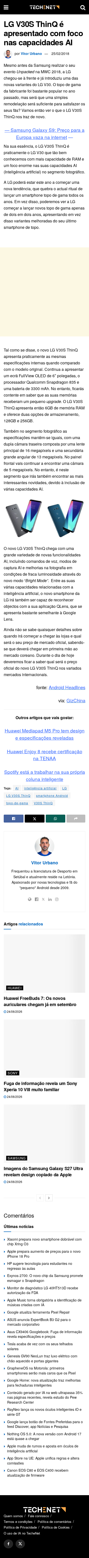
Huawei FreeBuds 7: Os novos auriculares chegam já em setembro (40, 1001)
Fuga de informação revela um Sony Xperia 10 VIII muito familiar (40, 1086)
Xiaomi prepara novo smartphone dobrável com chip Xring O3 (44, 1242)
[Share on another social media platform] (76, 819)
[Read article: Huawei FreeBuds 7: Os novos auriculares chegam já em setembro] (44, 963)
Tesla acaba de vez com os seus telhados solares (40, 1346)
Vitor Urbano (31, 53)
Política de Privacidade (20, 1527)
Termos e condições (18, 1521)
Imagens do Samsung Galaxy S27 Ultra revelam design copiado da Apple (43, 1171)
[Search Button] (82, 7)
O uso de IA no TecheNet (22, 1533)
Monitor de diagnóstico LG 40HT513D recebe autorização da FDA (42, 1290)
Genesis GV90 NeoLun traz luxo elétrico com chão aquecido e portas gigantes (42, 1358)
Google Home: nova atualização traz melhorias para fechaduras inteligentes (44, 1383)
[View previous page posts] (40, 1197)
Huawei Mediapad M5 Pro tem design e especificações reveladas (45, 734)
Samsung (17, 1158)
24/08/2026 (14, 1011)
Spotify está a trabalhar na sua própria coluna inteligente (44, 775)
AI (17, 788)
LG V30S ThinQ (18, 795)
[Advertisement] (44, 291)
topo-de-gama (17, 803)
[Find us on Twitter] (20, 1543)
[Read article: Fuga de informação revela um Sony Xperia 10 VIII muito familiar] (44, 1048)
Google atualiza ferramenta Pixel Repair (38, 1312)
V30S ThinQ (43, 803)
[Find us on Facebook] (8, 1543)
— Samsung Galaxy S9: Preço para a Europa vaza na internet (45, 133)
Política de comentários (54, 1521)
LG (64, 788)
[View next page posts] (49, 1197)
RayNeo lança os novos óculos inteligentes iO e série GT (44, 1412)
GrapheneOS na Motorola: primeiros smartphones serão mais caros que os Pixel (41, 1370)
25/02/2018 (60, 53)
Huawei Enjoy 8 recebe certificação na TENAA (44, 755)
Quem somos (13, 1515)
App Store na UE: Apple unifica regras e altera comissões (43, 1460)
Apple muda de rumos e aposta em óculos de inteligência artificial (42, 1448)
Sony (13, 1073)
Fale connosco (38, 1515)
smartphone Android (52, 795)
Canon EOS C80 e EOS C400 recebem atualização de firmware (37, 1473)
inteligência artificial (40, 788)
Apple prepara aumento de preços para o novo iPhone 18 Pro (44, 1254)
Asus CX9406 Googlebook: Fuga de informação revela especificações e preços (44, 1334)
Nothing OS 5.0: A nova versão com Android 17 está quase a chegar (44, 1436)
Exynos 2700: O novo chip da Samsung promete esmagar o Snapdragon (45, 1278)
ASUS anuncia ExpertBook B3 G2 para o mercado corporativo (39, 1322)
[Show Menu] (6, 7)
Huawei (15, 988)
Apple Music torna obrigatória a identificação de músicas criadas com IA (44, 1302)
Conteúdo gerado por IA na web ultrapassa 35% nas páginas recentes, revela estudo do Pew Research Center (45, 1397)
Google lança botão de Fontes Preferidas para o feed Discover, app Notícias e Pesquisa (45, 1424)
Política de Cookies (56, 1527)
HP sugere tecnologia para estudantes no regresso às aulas (39, 1266)
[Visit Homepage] (44, 7)
